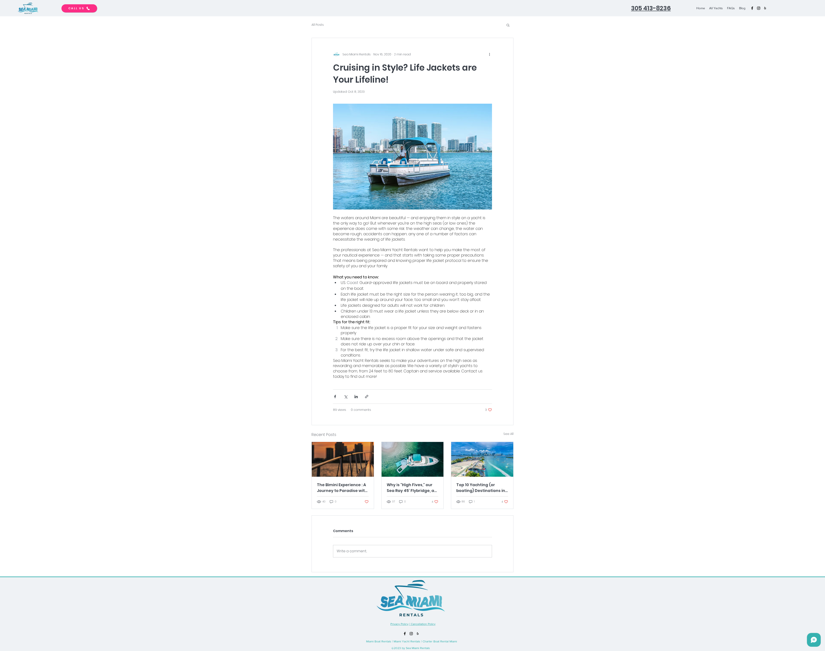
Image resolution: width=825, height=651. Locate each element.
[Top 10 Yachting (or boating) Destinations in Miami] (482, 459)
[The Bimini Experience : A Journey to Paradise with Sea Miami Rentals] (343, 459)
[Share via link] (367, 397)
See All (508, 434)
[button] (508, 25)
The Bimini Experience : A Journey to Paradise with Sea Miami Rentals (342, 487)
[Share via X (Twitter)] (346, 397)
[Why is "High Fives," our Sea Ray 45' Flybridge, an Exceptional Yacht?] (413, 459)
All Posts (318, 25)
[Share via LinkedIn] (356, 397)
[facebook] (752, 8)
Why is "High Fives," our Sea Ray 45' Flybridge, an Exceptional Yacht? (412, 487)
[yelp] (765, 8)
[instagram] (758, 8)
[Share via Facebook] (335, 397)
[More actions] (489, 54)
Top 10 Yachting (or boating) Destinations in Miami (480, 487)
